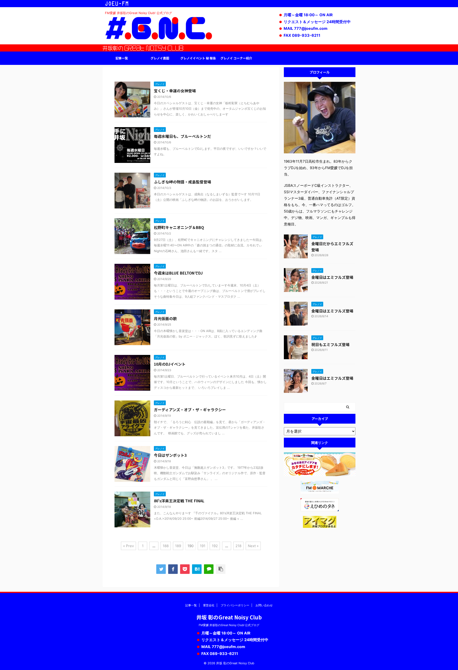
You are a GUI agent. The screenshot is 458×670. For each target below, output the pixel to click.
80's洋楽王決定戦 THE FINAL (179, 501)
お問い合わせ (264, 605)
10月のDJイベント (170, 364)
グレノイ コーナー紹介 (236, 58)
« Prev (128, 546)
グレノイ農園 (160, 58)
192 (215, 546)
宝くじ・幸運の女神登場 (175, 90)
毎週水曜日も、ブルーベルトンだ (182, 136)
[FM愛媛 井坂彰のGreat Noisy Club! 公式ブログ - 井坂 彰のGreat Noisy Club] (197, 569)
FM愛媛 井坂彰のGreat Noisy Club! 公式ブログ (229, 625)
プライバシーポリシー (235, 605)
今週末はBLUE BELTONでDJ (178, 273)
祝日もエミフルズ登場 (330, 344)
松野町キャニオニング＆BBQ (179, 227)
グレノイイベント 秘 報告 (198, 58)
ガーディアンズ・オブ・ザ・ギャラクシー (190, 409)
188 (166, 546)
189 (178, 546)
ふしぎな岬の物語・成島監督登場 (182, 182)
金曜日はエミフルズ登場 (332, 277)
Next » (253, 546)
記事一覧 (121, 58)
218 (238, 546)
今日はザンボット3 (170, 455)
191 (202, 546)
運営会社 (208, 605)
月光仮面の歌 (165, 318)
